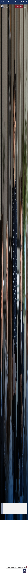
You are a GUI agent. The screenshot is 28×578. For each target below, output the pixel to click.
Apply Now (19, 6)
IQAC (16, 1)
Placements (10, 1)
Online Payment (3, 1)
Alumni (20, 1)
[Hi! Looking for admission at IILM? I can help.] (24, 571)
